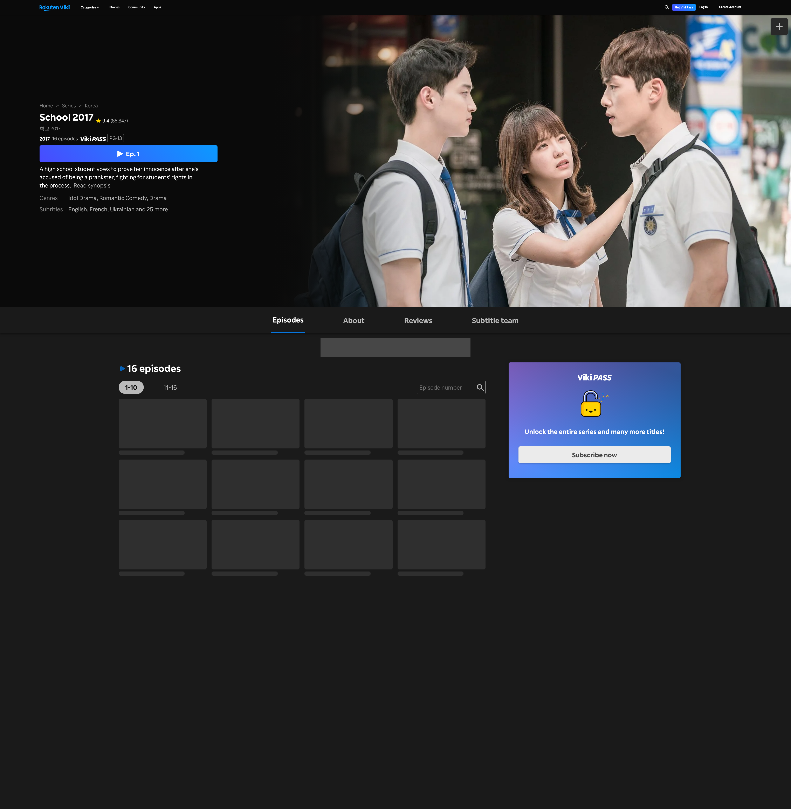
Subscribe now (594, 454)
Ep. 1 (133, 153)
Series (69, 105)
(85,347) (119, 121)
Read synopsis (92, 185)
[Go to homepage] (55, 7)
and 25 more (152, 209)
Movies (114, 7)
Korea (91, 105)
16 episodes (65, 139)
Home (46, 105)
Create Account (730, 7)
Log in (703, 7)
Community (136, 7)
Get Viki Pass (684, 7)
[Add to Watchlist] (779, 26)
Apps (157, 7)
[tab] (288, 320)
